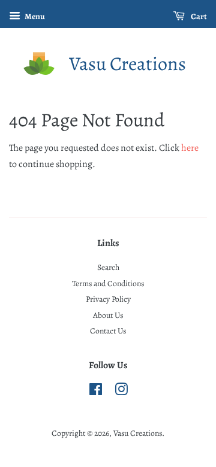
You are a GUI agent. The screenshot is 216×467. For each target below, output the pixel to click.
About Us (108, 315)
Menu (34, 16)
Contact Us (108, 330)
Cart (198, 16)
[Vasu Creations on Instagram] (121, 392)
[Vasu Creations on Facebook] (96, 392)
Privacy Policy (108, 299)
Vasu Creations (127, 63)
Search (108, 267)
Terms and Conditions (108, 283)
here (190, 147)
